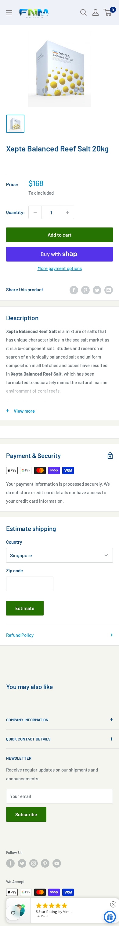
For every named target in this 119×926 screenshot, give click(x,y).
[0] (108, 12)
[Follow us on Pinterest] (45, 863)
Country (14, 542)
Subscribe (26, 814)
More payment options (60, 268)
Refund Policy (20, 635)
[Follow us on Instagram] (33, 863)
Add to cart (59, 235)
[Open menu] (9, 12)
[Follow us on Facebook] (10, 863)
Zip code (14, 570)
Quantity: (15, 212)
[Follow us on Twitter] (22, 863)
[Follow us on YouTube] (56, 863)
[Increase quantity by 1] (67, 212)
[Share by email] (108, 289)
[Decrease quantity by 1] (35, 212)
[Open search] (83, 12)
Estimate (24, 608)
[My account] (95, 12)
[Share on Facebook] (74, 289)
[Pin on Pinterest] (85, 289)
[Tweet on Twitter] (97, 289)
